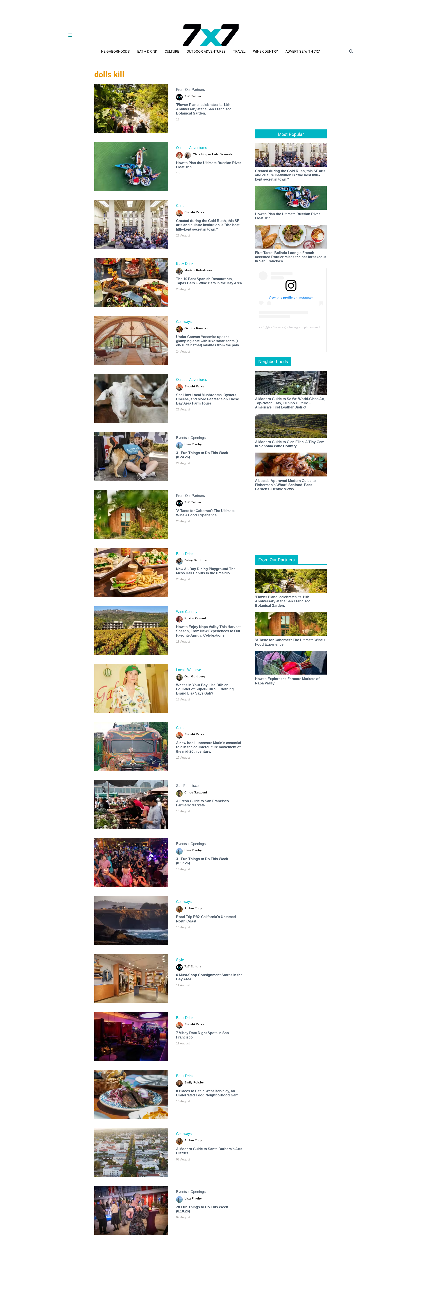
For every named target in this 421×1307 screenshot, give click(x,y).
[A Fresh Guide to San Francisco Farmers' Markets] (131, 804)
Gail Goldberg (194, 676)
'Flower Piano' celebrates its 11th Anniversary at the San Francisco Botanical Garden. (204, 109)
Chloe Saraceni (195, 792)
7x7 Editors (192, 966)
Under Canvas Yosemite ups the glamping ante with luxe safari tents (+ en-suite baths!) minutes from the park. (208, 341)
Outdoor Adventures (206, 51)
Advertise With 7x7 (302, 51)
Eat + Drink (147, 51)
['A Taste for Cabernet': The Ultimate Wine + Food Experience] (131, 514)
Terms (98, 1294)
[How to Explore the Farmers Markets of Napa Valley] (291, 662)
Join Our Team (60, 1294)
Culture (172, 51)
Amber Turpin (194, 908)
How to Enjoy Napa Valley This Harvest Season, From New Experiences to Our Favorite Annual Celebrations (208, 631)
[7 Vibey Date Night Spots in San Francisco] (131, 1036)
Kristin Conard (195, 618)
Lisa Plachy (193, 444)
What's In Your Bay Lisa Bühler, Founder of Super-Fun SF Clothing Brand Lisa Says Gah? (205, 689)
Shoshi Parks (194, 212)
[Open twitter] (371, 1280)
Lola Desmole (222, 154)
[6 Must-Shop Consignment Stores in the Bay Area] (131, 978)
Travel (239, 51)
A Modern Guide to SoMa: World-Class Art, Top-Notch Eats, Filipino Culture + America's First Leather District (290, 403)
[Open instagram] (383, 1280)
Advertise (39, 1294)
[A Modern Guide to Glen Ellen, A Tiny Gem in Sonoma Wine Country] (291, 425)
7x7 (261, 327)
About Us (20, 1294)
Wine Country (265, 51)
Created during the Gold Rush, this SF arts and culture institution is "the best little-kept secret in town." (207, 225)
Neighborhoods (115, 51)
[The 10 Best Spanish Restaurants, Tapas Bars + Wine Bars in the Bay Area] (131, 282)
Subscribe (82, 1294)
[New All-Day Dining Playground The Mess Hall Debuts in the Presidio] (131, 572)
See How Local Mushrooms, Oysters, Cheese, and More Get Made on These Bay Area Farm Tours (207, 399)
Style (180, 960)
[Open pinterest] (395, 1280)
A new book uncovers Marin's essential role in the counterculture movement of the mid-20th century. (208, 747)
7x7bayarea (277, 327)
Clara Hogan (202, 154)
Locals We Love (188, 670)
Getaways (184, 322)
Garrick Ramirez (196, 328)
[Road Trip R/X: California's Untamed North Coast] (131, 920)
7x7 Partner (192, 96)
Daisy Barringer (195, 560)
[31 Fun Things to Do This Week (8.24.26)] (131, 456)
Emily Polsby (194, 1082)
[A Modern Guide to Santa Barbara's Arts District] (131, 1152)
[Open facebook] (359, 1280)
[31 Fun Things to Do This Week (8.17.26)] (131, 862)
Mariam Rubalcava (198, 270)
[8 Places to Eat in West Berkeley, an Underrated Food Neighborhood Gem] (131, 1094)
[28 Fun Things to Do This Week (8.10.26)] (131, 1210)
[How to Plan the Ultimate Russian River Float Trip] (131, 166)
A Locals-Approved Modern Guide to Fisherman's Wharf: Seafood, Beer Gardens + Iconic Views (285, 485)
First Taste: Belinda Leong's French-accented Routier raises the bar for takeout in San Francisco (290, 257)
